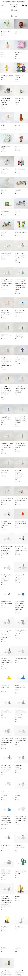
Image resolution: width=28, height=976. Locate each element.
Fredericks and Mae (14, 6)
